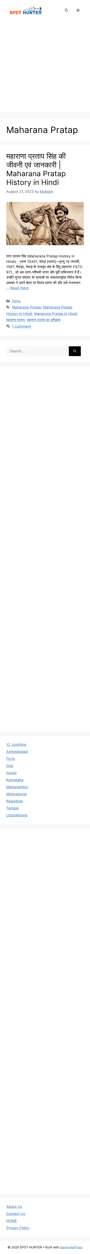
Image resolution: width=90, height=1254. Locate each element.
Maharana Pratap (26, 307)
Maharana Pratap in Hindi (55, 314)
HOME (11, 1221)
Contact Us (15, 1214)
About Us (14, 1207)
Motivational (16, 794)
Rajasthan (14, 801)
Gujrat (11, 773)
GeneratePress (71, 1247)
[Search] (75, 351)
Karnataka (14, 780)
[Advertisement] (45, 67)
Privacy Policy (17, 1228)
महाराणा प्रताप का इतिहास (43, 320)
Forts (16, 301)
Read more (19, 288)
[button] (66, 10)
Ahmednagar (17, 752)
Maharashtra (17, 787)
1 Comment (21, 326)
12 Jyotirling (16, 745)
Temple (12, 808)
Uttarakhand (16, 815)
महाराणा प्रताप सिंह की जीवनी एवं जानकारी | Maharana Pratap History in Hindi (36, 169)
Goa (9, 766)
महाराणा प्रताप (15, 320)
